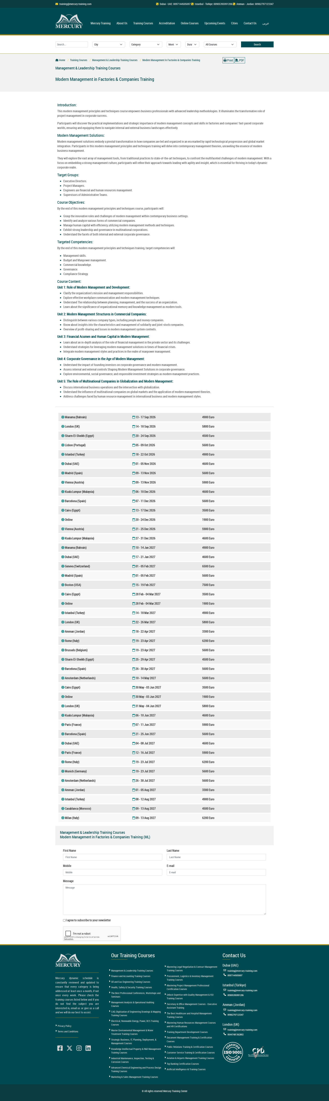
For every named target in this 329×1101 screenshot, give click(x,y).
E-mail (170, 866)
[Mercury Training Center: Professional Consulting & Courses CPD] (258, 1052)
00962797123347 (236, 1014)
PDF (241, 60)
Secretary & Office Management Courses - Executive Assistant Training (192, 1006)
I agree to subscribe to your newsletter (88, 920)
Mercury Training (101, 23)
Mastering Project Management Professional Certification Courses (188, 987)
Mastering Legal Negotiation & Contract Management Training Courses (192, 968)
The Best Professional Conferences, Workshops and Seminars (136, 994)
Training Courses (143, 23)
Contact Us (250, 23)
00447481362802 (236, 1034)
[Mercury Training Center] (68, 960)
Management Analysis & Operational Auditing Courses (132, 1004)
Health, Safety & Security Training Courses (131, 987)
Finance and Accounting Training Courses (130, 976)
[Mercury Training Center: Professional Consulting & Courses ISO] (233, 1052)
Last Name (173, 850)
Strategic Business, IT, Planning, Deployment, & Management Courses (133, 1041)
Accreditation (167, 23)
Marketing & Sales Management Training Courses (134, 1077)
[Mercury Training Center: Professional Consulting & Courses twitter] (69, 1048)
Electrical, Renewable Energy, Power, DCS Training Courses (135, 1022)
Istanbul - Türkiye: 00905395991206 (213, 4)
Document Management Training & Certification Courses (189, 1039)
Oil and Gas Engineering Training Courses (130, 981)
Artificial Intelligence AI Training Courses (186, 1069)
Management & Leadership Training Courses (132, 970)
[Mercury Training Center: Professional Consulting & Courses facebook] (60, 1048)
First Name (69, 850)
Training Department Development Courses (187, 1032)
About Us (122, 23)
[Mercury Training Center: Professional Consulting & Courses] (69, 20)
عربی (265, 23)
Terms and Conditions (68, 1031)
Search (257, 44)
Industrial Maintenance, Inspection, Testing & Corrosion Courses (132, 1060)
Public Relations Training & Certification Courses (190, 1047)
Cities (234, 23)
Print (230, 60)
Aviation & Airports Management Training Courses (190, 1058)
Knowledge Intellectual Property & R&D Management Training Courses (136, 1050)
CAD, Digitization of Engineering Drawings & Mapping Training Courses (136, 1013)
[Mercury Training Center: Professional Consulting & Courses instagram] (79, 1048)
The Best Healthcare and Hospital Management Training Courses (189, 1015)
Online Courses (190, 23)
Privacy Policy (64, 1026)
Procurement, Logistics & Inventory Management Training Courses (190, 978)
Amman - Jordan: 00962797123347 (255, 4)
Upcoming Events (214, 23)
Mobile (67, 866)
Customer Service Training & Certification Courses (191, 1052)
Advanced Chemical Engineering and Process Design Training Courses (136, 1069)
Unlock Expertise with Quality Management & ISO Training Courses (190, 996)
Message (68, 881)
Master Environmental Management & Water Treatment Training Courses (132, 1032)
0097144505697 (235, 975)
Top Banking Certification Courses (183, 1063)
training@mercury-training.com (75, 4)
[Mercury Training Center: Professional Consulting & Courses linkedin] (88, 1048)
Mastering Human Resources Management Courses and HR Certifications (191, 1024)
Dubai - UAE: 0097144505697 (175, 4)
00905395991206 (236, 995)
